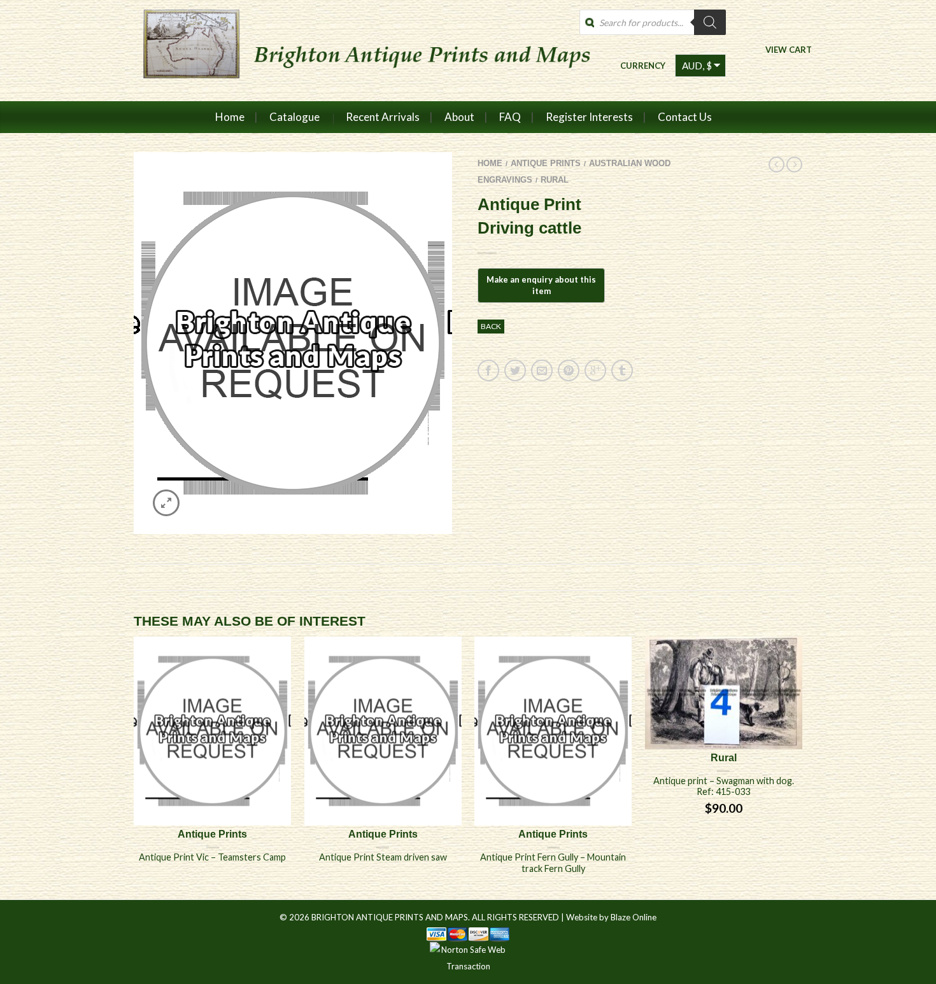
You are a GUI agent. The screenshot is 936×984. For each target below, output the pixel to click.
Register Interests (589, 116)
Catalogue (294, 116)
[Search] (710, 22)
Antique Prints (546, 163)
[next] (802, 767)
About (459, 116)
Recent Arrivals (383, 116)
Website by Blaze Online (611, 917)
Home (230, 116)
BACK (491, 326)
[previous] (134, 767)
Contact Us (685, 116)
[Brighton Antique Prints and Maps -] (361, 50)
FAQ (510, 116)
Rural (555, 180)
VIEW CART (788, 49)
